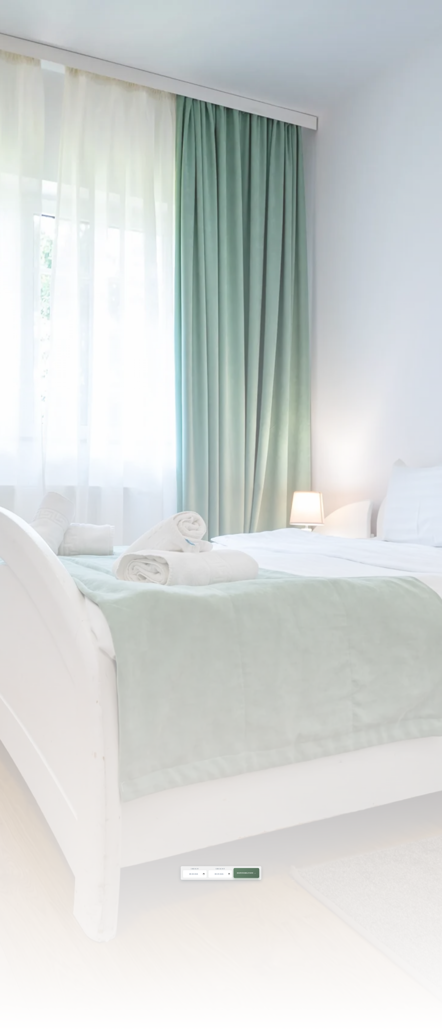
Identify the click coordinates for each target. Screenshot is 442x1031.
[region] (221, 515)
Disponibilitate (245, 873)
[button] (221, 515)
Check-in (195, 869)
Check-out (220, 869)
